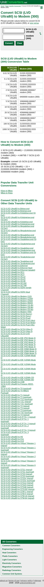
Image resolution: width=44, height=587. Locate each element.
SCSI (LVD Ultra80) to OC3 (12, 274)
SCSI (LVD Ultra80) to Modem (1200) (17, 299)
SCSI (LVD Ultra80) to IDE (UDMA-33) (17, 378)
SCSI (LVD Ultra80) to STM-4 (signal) (17, 494)
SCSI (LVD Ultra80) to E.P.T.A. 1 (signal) (18, 417)
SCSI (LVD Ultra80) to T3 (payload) (16, 410)
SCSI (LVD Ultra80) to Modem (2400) (17, 301)
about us (3, 581)
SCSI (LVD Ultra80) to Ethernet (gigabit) (18, 270)
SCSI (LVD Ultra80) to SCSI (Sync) (16, 316)
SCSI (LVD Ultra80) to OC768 (14, 285)
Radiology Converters (11, 570)
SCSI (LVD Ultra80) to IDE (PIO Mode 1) (18, 340)
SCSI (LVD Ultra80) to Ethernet (14, 266)
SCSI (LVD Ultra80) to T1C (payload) (17, 404)
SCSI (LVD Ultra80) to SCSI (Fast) (15, 318)
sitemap (37, 581)
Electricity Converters (11, 563)
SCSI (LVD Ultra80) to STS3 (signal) (16, 474)
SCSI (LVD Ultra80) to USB (12, 382)
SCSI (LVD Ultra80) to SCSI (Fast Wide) (18, 323)
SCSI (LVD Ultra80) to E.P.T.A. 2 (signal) (18, 424)
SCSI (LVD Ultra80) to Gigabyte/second (18, 250)
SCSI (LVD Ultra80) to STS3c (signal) (17, 478)
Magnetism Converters (12, 567)
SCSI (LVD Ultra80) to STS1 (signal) (16, 470)
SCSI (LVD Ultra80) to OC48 (13, 281)
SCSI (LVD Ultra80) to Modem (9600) (17, 303)
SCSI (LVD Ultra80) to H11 (12, 439)
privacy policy (27, 581)
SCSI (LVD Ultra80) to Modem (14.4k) (17, 305)
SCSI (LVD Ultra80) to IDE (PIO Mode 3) (18, 345)
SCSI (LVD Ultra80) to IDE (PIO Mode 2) (18, 342)
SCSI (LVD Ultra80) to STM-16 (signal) (17, 496)
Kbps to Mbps (7, 191)
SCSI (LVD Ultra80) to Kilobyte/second (17, 224)
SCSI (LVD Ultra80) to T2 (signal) (15, 406)
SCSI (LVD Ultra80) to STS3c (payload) (18, 481)
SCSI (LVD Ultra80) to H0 (12, 437)
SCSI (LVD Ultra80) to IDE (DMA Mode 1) (19, 351)
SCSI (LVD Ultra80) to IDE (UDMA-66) (17, 380)
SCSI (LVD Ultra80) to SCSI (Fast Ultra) (18, 321)
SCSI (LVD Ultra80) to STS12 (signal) (17, 483)
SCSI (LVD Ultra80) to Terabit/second (17, 261)
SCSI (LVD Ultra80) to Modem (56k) (16, 312)
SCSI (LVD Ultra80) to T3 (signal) (15, 408)
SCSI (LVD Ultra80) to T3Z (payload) (17, 413)
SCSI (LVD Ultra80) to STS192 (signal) (17, 489)
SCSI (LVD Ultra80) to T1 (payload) (16, 397)
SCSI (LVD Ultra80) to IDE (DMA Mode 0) (19, 349)
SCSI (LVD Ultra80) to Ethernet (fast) (16, 268)
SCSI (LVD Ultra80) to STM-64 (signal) (17, 498)
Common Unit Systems (12, 574)
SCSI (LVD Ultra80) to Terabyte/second (18, 263)
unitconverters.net (27, 583)
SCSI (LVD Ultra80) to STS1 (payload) (17, 472)
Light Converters (9, 560)
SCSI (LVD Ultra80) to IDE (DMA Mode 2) (19, 353)
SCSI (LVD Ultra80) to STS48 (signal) (17, 487)
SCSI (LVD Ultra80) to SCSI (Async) (16, 314)
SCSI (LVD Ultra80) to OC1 (12, 272)
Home (2, 6)
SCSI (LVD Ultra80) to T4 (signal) (15, 415)
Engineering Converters (12, 549)
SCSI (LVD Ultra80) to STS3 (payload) (17, 476)
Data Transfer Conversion (13, 6)
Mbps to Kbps (7, 193)
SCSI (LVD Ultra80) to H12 (12, 441)
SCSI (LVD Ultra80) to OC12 (13, 277)
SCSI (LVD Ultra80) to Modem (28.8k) (17, 307)
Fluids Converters (10, 556)
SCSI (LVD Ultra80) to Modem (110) (16, 296)
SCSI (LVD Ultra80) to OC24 (13, 279)
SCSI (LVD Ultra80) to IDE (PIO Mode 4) (18, 347)
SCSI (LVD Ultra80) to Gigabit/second (17, 248)
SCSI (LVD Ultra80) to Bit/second (15, 209)
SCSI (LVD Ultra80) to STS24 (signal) (17, 485)
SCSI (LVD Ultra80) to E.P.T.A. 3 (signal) (18, 430)
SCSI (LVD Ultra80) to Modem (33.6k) (17, 310)
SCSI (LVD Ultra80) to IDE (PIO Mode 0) (18, 338)
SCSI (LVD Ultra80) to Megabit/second (17, 235)
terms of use (14, 581)
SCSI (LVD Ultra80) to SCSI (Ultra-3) (17, 331)
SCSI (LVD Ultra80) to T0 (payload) (16, 389)
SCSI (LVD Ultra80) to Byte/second (16, 211)
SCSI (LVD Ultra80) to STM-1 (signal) (17, 492)
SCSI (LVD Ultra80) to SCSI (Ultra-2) (17, 329)
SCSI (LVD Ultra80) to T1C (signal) (16, 402)
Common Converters (11, 545)
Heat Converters (9, 553)
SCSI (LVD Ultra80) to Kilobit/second (17, 222)
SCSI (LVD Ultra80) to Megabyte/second (18, 237)
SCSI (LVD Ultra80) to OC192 (14, 283)
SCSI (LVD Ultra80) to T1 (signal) (15, 395)
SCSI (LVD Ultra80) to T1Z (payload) (17, 399)
